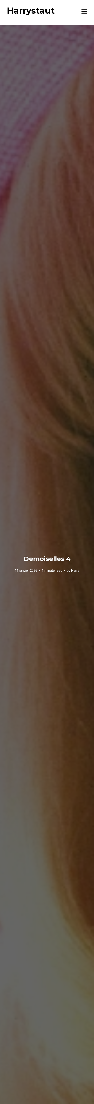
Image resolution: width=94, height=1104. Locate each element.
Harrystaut (31, 10)
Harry (75, 570)
